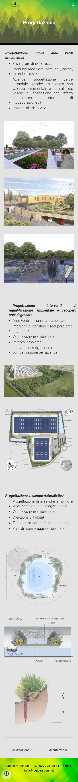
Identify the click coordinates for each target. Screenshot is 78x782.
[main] (39, 22)
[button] (4, 5)
